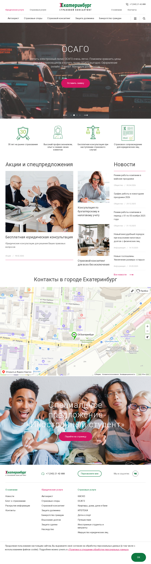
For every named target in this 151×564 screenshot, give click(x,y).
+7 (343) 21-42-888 (138, 4)
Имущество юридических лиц (93, 532)
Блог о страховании (15, 501)
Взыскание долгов (51, 520)
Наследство (48, 529)
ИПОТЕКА (83, 510)
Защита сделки (49, 524)
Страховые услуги (38, 10)
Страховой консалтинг (58, 18)
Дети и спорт (84, 515)
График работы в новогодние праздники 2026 (129, 195)
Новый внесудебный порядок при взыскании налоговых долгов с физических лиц (129, 238)
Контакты (132, 10)
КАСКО (81, 496)
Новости (9, 496)
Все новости (120, 274)
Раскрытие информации (17, 505)
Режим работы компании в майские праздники (127, 177)
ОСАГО (81, 501)
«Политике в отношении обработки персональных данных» (98, 549)
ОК (138, 557)
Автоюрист (13, 18)
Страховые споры (33, 18)
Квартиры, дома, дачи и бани (92, 505)
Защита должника (84, 18)
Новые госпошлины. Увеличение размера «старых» (129, 258)
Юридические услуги (14, 10)
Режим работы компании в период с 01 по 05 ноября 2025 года (129, 216)
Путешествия (84, 520)
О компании (116, 10)
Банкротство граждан (110, 18)
